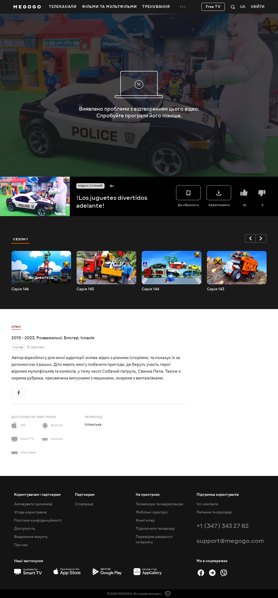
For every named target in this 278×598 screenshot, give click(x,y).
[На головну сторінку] (27, 7)
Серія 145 (85, 289)
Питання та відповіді (214, 512)
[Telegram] (212, 572)
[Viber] (223, 572)
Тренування (156, 6)
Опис (16, 327)
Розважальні (49, 338)
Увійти (257, 7)
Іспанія (87, 338)
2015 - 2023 (22, 338)
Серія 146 (20, 289)
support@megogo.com (230, 541)
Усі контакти (207, 504)
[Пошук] (233, 6)
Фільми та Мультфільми (109, 6)
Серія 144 (150, 289)
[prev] (250, 238)
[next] (261, 238)
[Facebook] (201, 572)
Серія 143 (215, 289)
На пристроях (148, 494)
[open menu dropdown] (182, 7)
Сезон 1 (20, 239)
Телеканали (63, 6)
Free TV (213, 6)
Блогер (71, 338)
